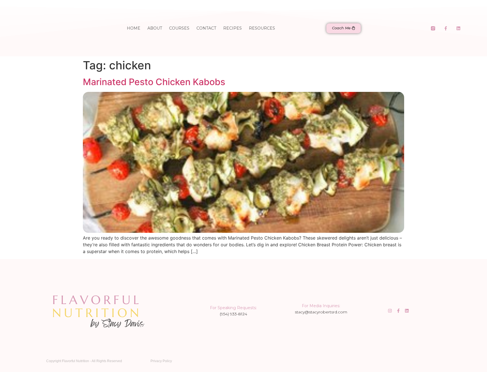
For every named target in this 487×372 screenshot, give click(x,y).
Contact (206, 28)
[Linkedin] (458, 28)
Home (133, 28)
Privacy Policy (161, 361)
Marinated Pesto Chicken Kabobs (154, 81)
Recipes (232, 28)
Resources (262, 28)
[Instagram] (390, 311)
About (154, 28)
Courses (179, 28)
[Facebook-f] (446, 28)
